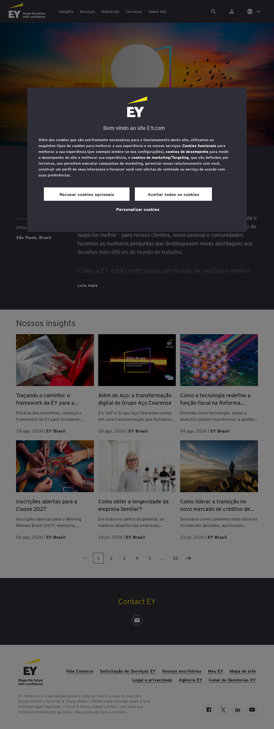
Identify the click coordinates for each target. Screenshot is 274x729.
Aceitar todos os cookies (173, 194)
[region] (137, 159)
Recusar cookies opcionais (86, 194)
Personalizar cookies (137, 209)
